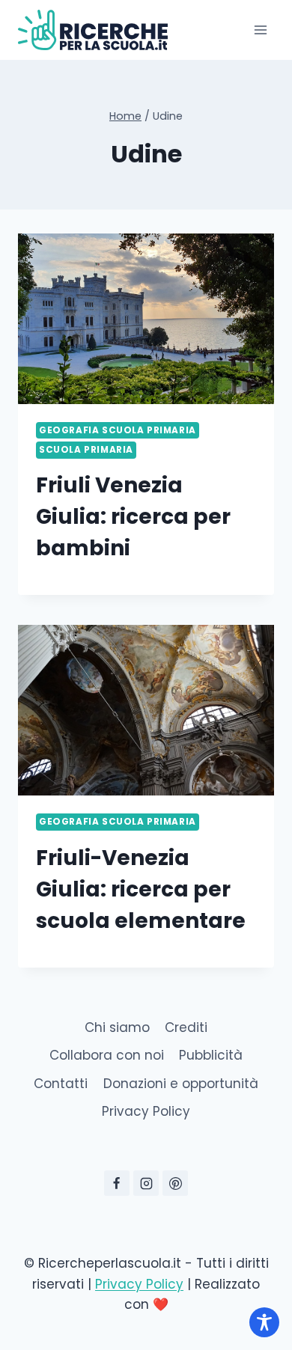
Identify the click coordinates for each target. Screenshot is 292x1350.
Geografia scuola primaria (117, 430)
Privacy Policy (146, 1111)
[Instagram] (146, 1183)
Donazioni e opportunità (180, 1084)
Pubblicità (211, 1055)
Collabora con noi (106, 1055)
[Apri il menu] (260, 29)
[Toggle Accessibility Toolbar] (264, 1322)
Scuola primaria (86, 450)
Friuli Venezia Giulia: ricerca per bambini (133, 517)
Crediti (186, 1027)
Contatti (61, 1084)
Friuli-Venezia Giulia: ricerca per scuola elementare (141, 889)
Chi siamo (117, 1027)
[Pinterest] (175, 1183)
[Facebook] (117, 1183)
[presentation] (146, 318)
